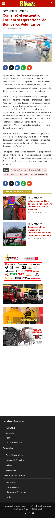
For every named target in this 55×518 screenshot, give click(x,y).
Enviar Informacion (14, 442)
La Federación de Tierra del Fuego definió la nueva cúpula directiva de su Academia (40, 205)
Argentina (23, 11)
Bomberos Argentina (18, 170)
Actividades (11, 482)
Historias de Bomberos (16, 492)
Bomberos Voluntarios (37, 170)
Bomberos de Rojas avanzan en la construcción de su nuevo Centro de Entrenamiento (40, 231)
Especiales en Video (14, 455)
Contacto (10, 433)
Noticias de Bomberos (39, 174)
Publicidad (10, 428)
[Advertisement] (27, 377)
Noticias (9, 497)
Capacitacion (9, 174)
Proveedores (11, 438)
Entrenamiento (10, 11)
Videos (9, 465)
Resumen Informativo (15, 460)
